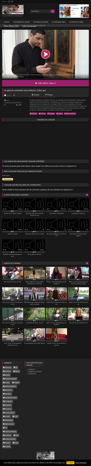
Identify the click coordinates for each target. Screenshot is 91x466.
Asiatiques (51, 113)
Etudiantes (8, 405)
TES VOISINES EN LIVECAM (21, 22)
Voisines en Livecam (34, 371)
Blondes (7, 375)
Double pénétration (10, 386)
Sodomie (60, 113)
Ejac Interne (8, 390)
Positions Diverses (10, 439)
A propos (36, 95)
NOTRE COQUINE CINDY (11, 26)
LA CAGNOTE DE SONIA (76, 22)
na (5, 427)
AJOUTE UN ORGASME (29, 26)
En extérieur (8, 401)
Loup (16, 416)
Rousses (7, 442)
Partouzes (8, 435)
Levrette (7, 416)
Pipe (17, 435)
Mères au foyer (9, 424)
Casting (7, 382)
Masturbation (8, 420)
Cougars (16, 382)
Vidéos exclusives (70, 113)
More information (81, 463)
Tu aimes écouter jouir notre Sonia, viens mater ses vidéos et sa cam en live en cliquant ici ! (39, 166)
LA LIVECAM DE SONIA (58, 22)
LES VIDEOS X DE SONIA (40, 22)
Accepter (70, 463)
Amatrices (31, 369)
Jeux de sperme (9, 412)
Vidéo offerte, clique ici (46, 83)
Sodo (16, 442)
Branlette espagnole (10, 378)
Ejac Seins (8, 393)
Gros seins (8, 409)
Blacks (17, 371)
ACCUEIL (6, 22)
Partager (50, 95)
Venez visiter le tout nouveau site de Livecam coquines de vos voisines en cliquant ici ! (37, 190)
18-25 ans (34, 113)
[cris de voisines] (14, 10)
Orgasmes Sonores (10, 431)
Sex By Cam (32, 373)
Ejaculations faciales (10, 397)
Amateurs (7, 371)
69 (16, 367)
